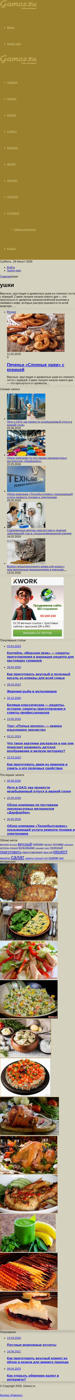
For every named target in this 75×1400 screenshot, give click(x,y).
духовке (58, 844)
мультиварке (26, 847)
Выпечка (12, 148)
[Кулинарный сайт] (18, 8)
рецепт (60, 851)
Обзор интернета (25, 229)
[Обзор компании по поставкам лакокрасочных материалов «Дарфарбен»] (26, 454)
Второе (11, 115)
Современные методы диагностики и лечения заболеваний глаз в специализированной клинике (39, 532)
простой (48, 852)
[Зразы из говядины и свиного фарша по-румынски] (29, 900)
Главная (5, 276)
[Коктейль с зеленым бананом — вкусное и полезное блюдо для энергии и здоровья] (28, 1251)
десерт (48, 844)
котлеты (4, 847)
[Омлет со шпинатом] (29, 939)
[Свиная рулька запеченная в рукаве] (29, 1134)
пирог (46, 848)
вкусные (13, 845)
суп (46, 858)
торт (61, 858)
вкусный (25, 844)
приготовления (32, 852)
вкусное (4, 844)
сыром (53, 858)
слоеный (38, 858)
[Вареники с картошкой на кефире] (25, 1056)
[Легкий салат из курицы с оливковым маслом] (29, 978)
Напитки (12, 197)
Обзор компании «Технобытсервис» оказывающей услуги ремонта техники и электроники (40, 496)
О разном (13, 213)
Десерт (11, 164)
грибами (38, 844)
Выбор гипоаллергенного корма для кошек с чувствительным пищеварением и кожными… (36, 568)
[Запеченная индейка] (28, 1173)
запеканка (68, 845)
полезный (56, 847)
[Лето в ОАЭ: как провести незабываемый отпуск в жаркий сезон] (26, 418)
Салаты (11, 131)
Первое (11, 99)
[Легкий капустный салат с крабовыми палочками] (29, 1017)
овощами (40, 848)
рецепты (5, 858)
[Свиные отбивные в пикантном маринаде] (29, 1212)
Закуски (12, 180)
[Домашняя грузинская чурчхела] (29, 1290)
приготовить (10, 852)
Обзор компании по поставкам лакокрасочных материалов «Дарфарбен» (37, 460)
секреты (29, 858)
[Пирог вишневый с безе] (29, 1329)
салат (17, 857)
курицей (14, 848)
